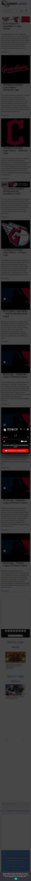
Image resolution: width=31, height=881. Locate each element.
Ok (16, 878)
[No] (29, 876)
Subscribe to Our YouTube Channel (17, 450)
